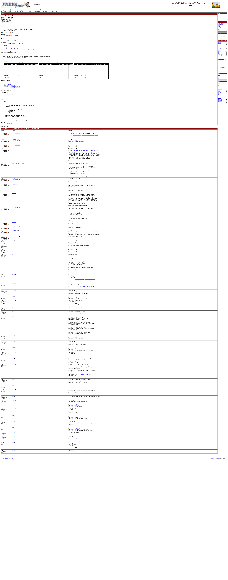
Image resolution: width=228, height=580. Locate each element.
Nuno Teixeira (14, 178)
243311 (76, 242)
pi (12, 316)
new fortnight (220, 102)
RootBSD (222, 19)
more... (219, 37)
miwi (13, 336)
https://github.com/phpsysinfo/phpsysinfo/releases (85, 279)
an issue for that (54, 11)
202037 (76, 348)
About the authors (220, 24)
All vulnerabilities (222, 67)
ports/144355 (77, 428)
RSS (224, 457)
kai (12, 254)
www (3, 17)
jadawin (13, 408)
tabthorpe (13, 400)
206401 (76, 337)
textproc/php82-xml (11, 88)
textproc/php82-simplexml (15, 87)
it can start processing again (44, 11)
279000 (76, 140)
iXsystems (9, 458)
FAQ (219, 26)
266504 (76, 181)
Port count (219, 86)
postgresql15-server (221, 55)
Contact (219, 30)
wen (13, 341)
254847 (76, 233)
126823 (76, 447)
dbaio (13, 241)
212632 (76, 303)
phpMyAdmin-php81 (19, 22)
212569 (76, 297)
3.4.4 (2, 17)
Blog (219, 29)
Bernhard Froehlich (15, 226)
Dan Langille (218, 458)
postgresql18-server (221, 59)
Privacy (219, 28)
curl (15, 22)
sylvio (13, 427)
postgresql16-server (221, 56)
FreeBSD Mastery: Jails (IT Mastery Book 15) (193, 3)
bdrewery (13, 364)
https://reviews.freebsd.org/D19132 (85, 271)
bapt (13, 385)
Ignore (219, 90)
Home (219, 75)
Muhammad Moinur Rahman (16, 163)
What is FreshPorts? (221, 23)
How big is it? (220, 27)
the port (5, 45)
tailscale (219, 42)
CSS (221, 457)
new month (220, 103)
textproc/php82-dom (11, 85)
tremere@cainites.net (8, 18)
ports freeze (5, 11)
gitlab (219, 51)
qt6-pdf (219, 45)
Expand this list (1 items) (8, 123)
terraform (219, 43)
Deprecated (220, 89)
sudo (13, 22)
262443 (72, 223)
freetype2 (24, 22)
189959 (76, 392)
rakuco (13, 311)
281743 (72, 136)
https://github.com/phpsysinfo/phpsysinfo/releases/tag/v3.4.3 (85, 150)
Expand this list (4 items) (5, 38)
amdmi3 (13, 290)
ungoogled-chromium (220, 48)
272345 (76, 160)
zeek (219, 50)
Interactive (219, 98)
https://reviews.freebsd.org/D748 (84, 374)
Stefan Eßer (14, 184)
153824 (76, 416)
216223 (76, 292)
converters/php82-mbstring (14, 86)
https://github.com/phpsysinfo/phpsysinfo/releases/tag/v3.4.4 (85, 135)
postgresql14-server (221, 54)
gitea (219, 53)
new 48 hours (220, 100)
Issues (219, 25)
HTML (220, 457)
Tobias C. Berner (14, 207)
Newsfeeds (219, 78)
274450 (76, 145)
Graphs (219, 83)
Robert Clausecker (15, 144)
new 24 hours (220, 99)
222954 (76, 287)
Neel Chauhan (14, 139)
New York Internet (5, 458)
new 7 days (220, 101)
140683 (76, 438)
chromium (219, 44)
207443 (76, 331)
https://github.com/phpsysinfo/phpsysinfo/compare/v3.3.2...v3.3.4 (85, 231)
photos (190, 5)
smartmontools (28, 22)
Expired (219, 95)
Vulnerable (219, 94)
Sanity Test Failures (221, 77)
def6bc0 (7, 21)
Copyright (212, 458)
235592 (76, 269)
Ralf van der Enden (17, 133)
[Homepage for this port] (2, 32)
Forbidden (219, 91)
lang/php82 (9, 84)
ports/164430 (77, 404)
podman (219, 52)
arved (13, 415)
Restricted (219, 92)
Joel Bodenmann (14, 132)
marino (13, 379)
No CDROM (220, 93)
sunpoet (13, 274)
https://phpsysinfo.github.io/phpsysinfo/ (8, 24)
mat (12, 245)
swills (13, 307)
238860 (76, 251)
